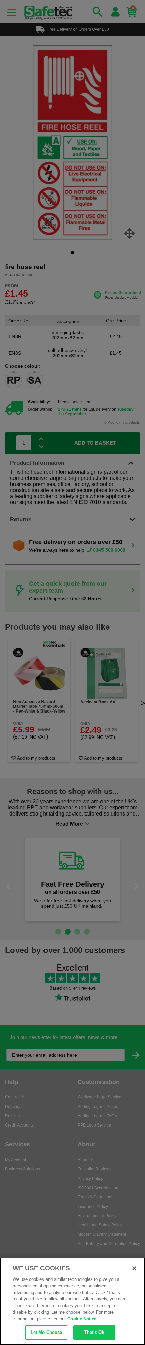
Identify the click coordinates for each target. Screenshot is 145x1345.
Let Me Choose (46, 1332)
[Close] (134, 1268)
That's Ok (94, 1332)
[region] (72, 1301)
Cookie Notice (81, 1318)
